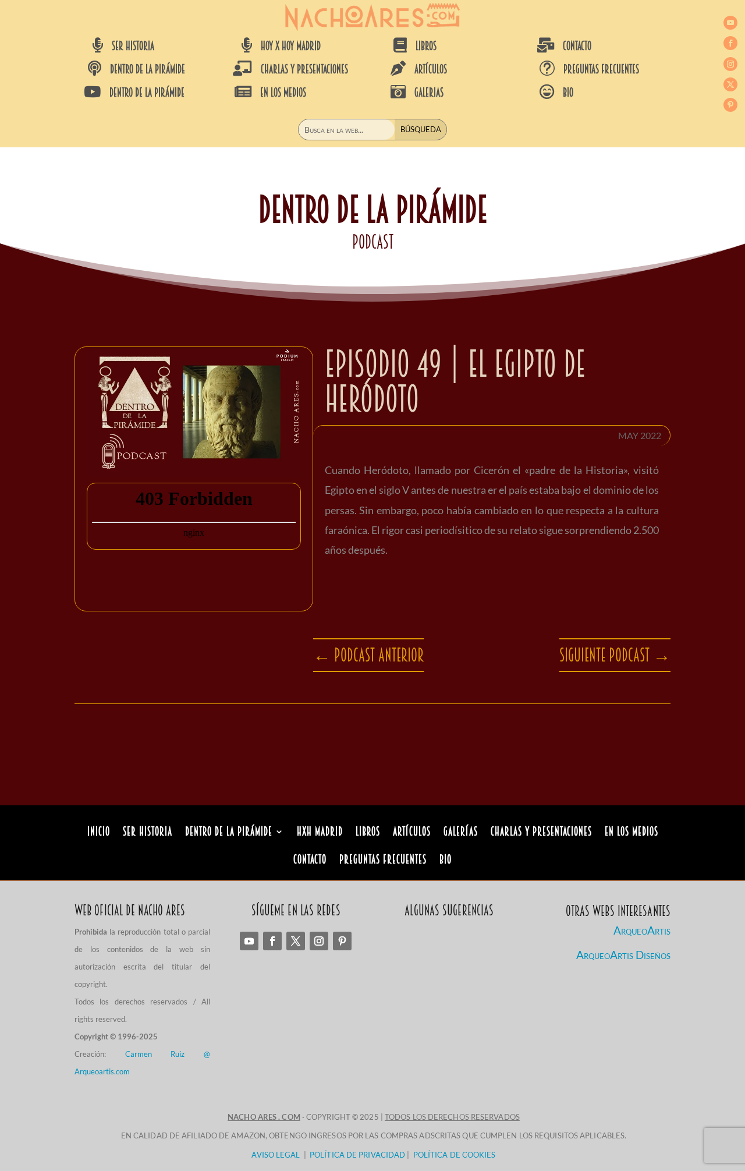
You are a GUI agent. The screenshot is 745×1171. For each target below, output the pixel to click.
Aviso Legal (275, 1154)
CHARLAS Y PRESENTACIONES (304, 69)
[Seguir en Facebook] (730, 43)
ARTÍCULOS (430, 69)
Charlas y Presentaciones (541, 833)
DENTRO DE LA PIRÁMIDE (147, 69)
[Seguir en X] (730, 84)
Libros (368, 833)
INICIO (98, 833)
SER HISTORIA (133, 46)
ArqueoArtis (641, 930)
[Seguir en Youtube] (730, 23)
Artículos (412, 833)
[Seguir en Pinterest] (730, 105)
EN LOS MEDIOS (283, 93)
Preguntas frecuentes (601, 69)
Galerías (461, 833)
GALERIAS (429, 93)
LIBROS (426, 46)
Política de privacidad (357, 1154)
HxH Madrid (320, 833)
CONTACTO (577, 46)
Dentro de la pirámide (228, 833)
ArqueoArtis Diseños (623, 954)
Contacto (310, 860)
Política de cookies (454, 1154)
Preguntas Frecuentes (383, 860)
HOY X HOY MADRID (291, 46)
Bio (445, 860)
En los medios (631, 833)
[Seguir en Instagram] (730, 64)
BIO (568, 93)
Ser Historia (147, 833)
